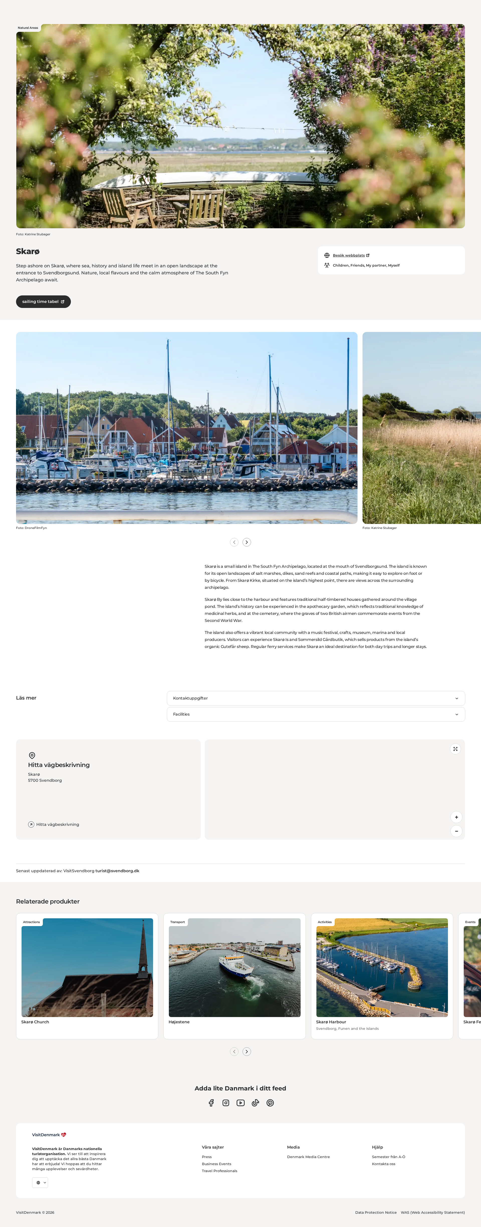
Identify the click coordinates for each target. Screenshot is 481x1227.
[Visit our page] (225, 1102)
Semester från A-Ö (388, 1157)
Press (207, 1157)
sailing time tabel (40, 301)
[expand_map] (455, 748)
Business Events (216, 1164)
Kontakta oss (383, 1164)
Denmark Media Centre (308, 1157)
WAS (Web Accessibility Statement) (433, 1212)
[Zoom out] (456, 831)
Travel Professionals (219, 1171)
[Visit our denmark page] (211, 1102)
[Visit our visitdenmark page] (240, 1102)
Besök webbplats (349, 255)
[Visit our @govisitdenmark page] (255, 1102)
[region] (335, 789)
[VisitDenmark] (49, 1134)
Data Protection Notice (376, 1212)
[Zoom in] (456, 817)
